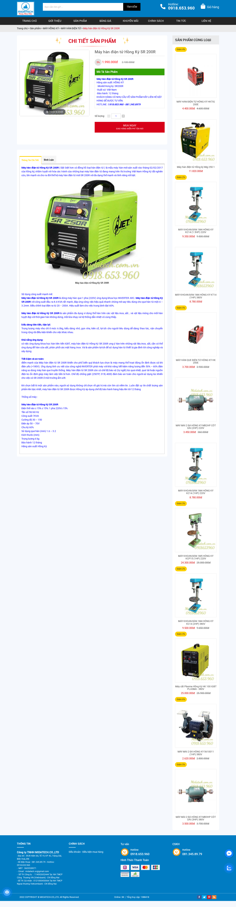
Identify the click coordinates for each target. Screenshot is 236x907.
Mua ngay (129, 127)
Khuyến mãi (130, 20)
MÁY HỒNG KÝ (51, 28)
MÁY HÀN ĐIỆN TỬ (71, 28)
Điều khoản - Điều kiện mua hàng (86, 851)
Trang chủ (29, 20)
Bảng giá (105, 20)
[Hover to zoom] (54, 82)
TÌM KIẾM (132, 6)
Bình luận (49, 159)
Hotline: (181, 6)
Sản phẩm (80, 20)
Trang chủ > (23, 28)
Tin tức (181, 20)
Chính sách (156, 20)
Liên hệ (206, 20)
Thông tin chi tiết (30, 160)
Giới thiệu (54, 20)
